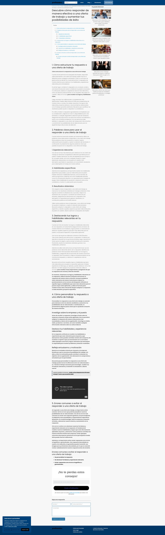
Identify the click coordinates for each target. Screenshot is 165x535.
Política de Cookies (12, 526)
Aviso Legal (76, 530)
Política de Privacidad (78, 528)
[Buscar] (76, 2)
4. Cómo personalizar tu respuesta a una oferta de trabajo (71, 44)
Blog (89, 2)
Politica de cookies (77, 532)
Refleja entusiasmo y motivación (66, 50)
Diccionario (98, 2)
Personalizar (8, 529)
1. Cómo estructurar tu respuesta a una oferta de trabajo (70, 28)
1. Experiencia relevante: (64, 34)
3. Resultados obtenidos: (64, 38)
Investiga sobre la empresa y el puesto (68, 46)
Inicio (81, 2)
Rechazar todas (16, 529)
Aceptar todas (25, 529)
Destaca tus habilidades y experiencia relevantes (70, 48)
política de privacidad (74, 492)
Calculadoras (108, 2)
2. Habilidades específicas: (65, 36)
